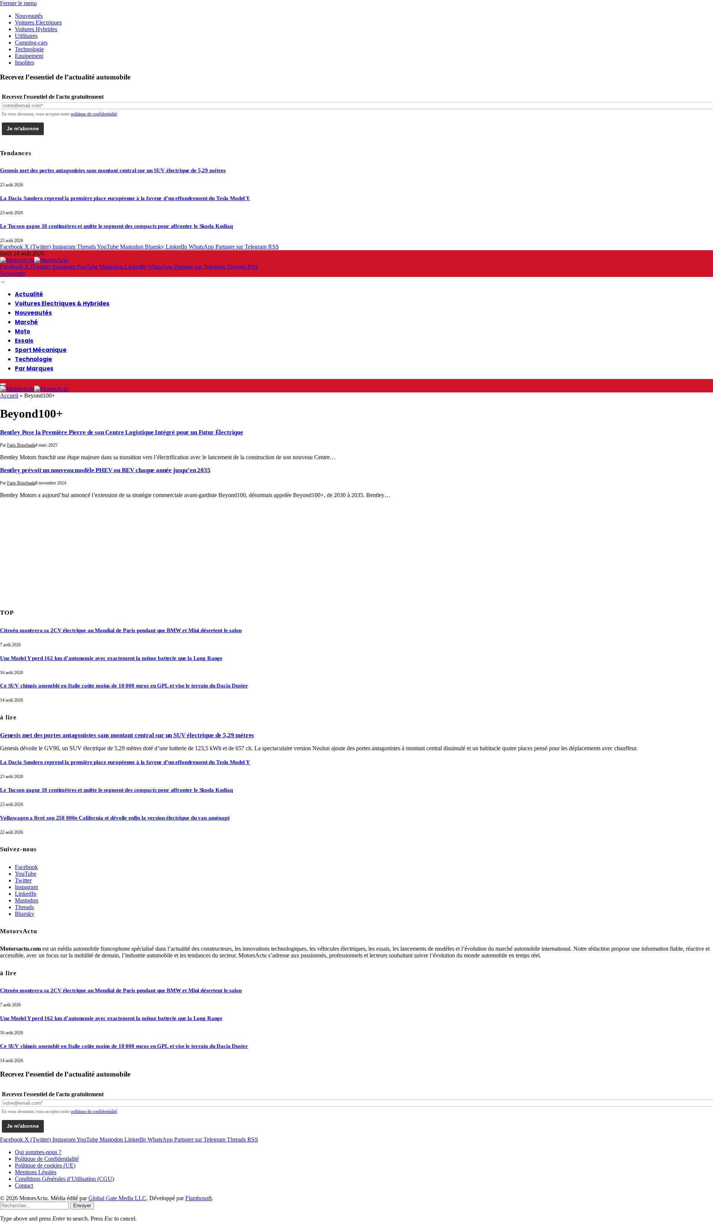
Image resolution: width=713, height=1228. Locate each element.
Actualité (29, 294)
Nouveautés (29, 16)
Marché (26, 322)
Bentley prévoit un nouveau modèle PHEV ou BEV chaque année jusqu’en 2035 (105, 470)
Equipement (29, 56)
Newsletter (12, 273)
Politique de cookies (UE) (45, 1165)
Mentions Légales (35, 1172)
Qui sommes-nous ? (38, 1152)
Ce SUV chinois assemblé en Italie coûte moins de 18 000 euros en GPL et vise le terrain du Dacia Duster (124, 686)
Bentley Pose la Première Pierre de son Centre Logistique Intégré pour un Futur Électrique (121, 432)
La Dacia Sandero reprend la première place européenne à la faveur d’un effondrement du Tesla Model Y (125, 198)
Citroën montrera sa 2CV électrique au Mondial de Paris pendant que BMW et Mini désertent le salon (120, 630)
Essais (24, 340)
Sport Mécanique (40, 350)
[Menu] (3, 282)
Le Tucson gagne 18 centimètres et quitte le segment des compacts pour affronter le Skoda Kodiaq (116, 226)
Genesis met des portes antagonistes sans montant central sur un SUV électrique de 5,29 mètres (113, 170)
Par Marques (34, 368)
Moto (22, 331)
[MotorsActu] (34, 260)
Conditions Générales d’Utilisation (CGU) (64, 1179)
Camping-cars (31, 42)
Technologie (29, 49)
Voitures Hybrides (36, 29)
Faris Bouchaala (21, 445)
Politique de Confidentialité (47, 1159)
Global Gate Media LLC (117, 1198)
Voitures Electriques (38, 22)
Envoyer (82, 1205)
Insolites (24, 62)
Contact (24, 1185)
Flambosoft (198, 1198)
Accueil (9, 395)
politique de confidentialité (94, 114)
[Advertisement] (55, 550)
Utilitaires (26, 36)
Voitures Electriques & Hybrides (62, 303)
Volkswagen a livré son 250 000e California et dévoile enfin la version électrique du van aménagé (115, 818)
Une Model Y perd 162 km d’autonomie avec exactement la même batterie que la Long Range (111, 658)
